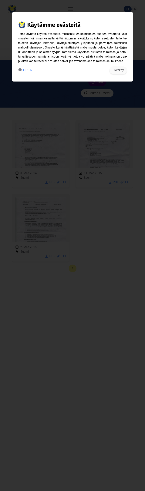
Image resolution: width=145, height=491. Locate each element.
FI (24, 70)
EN (30, 70)
